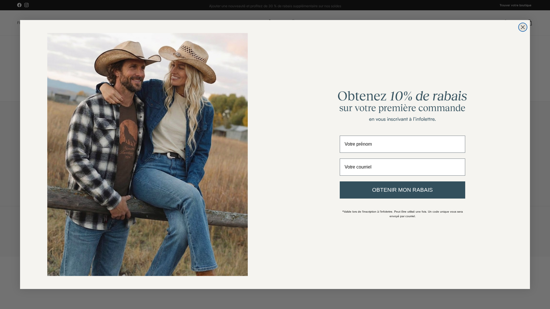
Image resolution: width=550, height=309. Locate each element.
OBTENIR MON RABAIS (402, 190)
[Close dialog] (522, 27)
